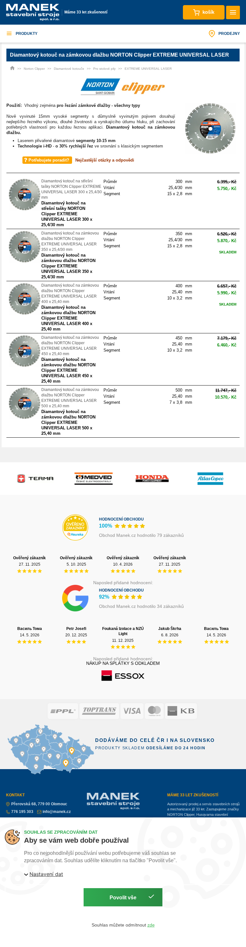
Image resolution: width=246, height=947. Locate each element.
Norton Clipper (34, 68)
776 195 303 (22, 812)
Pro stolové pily (104, 68)
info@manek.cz (57, 812)
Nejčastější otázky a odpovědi (104, 160)
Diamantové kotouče (69, 68)
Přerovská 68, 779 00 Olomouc (39, 804)
